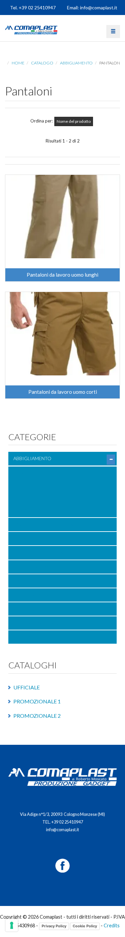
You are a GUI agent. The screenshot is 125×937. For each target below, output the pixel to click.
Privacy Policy (54, 926)
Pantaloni (29, 511)
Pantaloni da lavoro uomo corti (62, 392)
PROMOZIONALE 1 (37, 701)
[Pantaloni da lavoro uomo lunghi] (62, 216)
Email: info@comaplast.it (92, 7)
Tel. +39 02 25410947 (33, 7)
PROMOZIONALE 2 (37, 715)
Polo (22, 485)
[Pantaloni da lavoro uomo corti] (62, 333)
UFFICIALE (26, 687)
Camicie (25, 498)
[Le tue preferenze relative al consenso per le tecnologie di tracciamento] (11, 925)
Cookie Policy (85, 926)
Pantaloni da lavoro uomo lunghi (62, 275)
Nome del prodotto (74, 121)
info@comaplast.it (62, 829)
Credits (112, 925)
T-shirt (24, 473)
